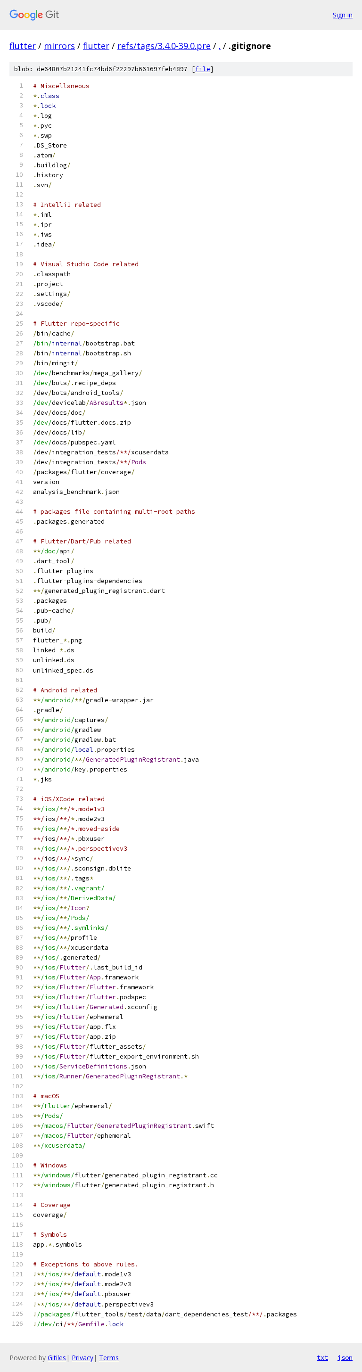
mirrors (59, 45)
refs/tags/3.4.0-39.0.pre (164, 45)
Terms (109, 1357)
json (345, 1357)
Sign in (343, 14)
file (202, 69)
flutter (22, 45)
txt (322, 1357)
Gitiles (57, 1357)
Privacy (82, 1357)
